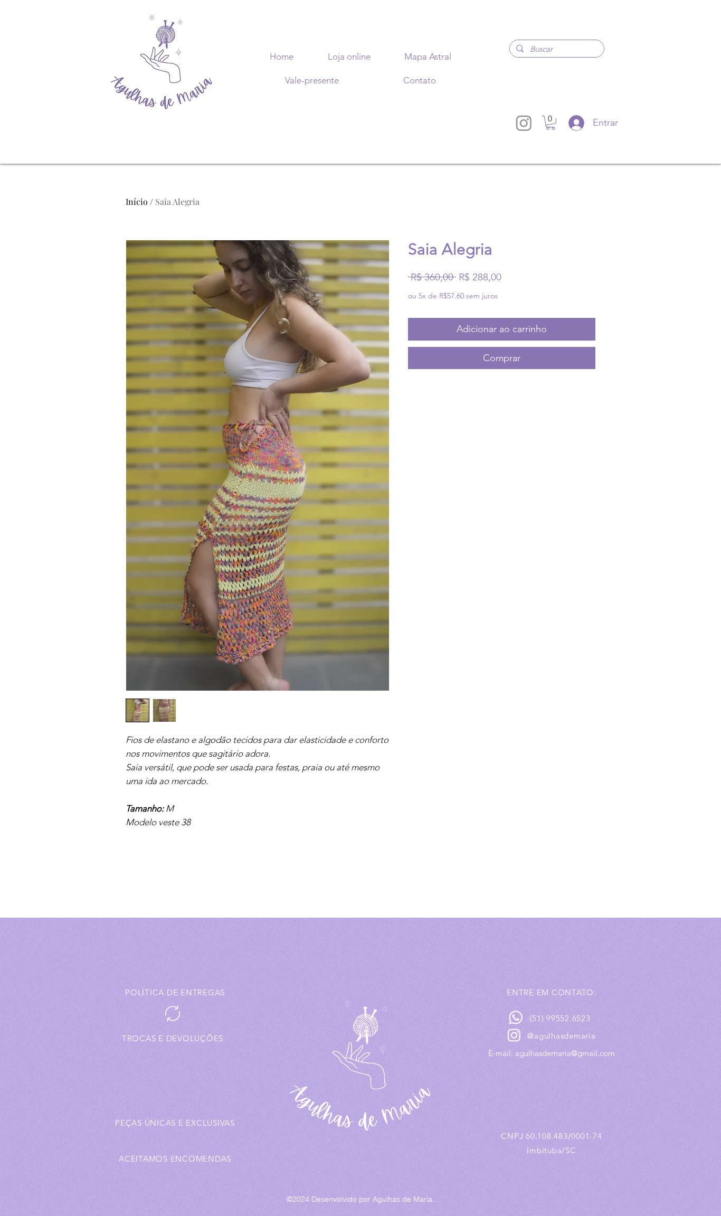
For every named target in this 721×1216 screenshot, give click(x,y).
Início (137, 201)
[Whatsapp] (515, 1017)
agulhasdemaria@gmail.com (565, 1053)
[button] (550, 123)
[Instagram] (524, 122)
